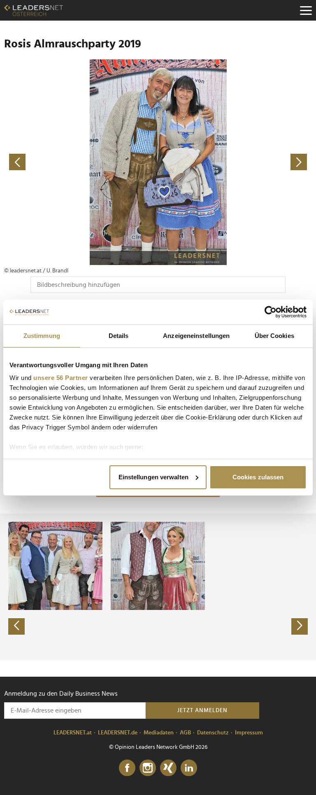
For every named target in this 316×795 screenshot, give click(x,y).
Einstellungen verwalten (153, 477)
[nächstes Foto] (235, 162)
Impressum (249, 733)
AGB (185, 733)
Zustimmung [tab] (41, 335)
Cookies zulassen (258, 477)
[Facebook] (127, 768)
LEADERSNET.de (117, 733)
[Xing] (168, 768)
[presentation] (16, 626)
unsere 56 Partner (60, 377)
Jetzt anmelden (202, 710)
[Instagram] (147, 768)
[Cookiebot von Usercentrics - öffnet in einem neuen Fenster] (271, 312)
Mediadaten (159, 733)
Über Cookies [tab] (274, 335)
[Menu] (305, 10)
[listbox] (158, 587)
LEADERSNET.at (72, 733)
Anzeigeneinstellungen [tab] (196, 335)
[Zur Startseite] (33, 10)
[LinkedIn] (189, 768)
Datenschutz (213, 733)
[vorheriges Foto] (81, 162)
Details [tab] (119, 335)
